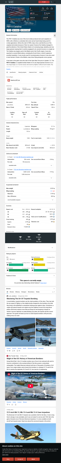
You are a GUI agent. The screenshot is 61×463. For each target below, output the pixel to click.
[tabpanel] (30, 168)
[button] (55, 35)
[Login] (54, 2)
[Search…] (51, 2)
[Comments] (12, 404)
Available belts (12, 165)
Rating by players (22, 72)
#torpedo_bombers (32, 348)
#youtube (9, 402)
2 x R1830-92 (27, 129)
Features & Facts (33, 72)
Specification (13, 72)
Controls (14, 348)
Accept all (20, 459)
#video (14, 402)
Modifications (11, 247)
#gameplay (41, 348)
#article (19, 348)
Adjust (33, 459)
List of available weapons (14, 199)
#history (25, 402)
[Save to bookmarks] (15, 404)
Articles (41, 72)
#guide (24, 348)
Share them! (43, 283)
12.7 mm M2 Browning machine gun (23, 157)
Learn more (5, 454)
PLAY (44, 2)
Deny (8, 459)
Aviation (9, 348)
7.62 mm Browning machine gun (22, 169)
